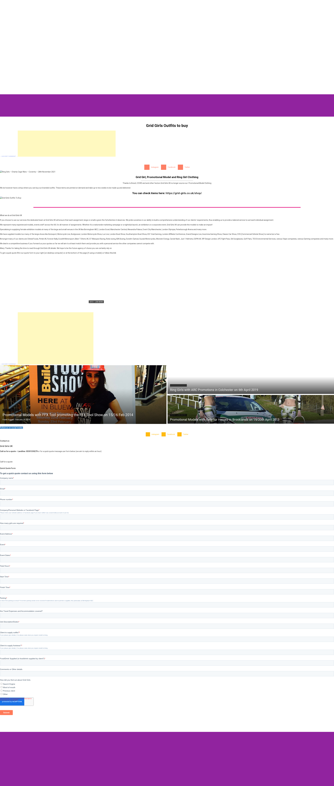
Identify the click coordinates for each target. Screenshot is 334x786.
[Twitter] (180, 167)
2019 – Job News (178, 385)
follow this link (110, 253)
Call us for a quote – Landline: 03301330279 (19, 451)
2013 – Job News (96, 302)
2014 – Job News (11, 410)
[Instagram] (147, 167)
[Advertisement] (67, 144)
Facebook (171, 167)
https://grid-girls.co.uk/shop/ (184, 193)
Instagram (155, 167)
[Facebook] (163, 167)
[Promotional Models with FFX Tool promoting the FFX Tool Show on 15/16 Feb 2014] (83, 394)
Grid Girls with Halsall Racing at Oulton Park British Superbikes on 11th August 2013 (134, 306)
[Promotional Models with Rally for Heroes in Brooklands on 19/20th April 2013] (251, 409)
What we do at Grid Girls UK (11, 215)
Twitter (187, 167)
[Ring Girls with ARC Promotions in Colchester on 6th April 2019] (251, 379)
